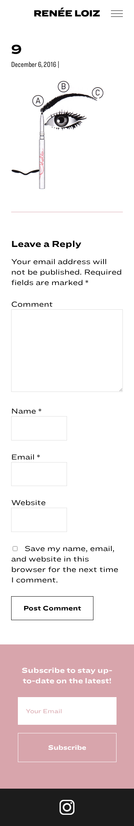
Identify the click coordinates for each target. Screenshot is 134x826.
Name (26, 410)
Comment (32, 304)
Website (28, 502)
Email (25, 456)
